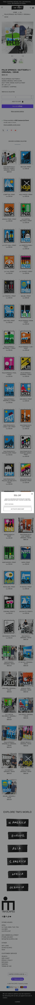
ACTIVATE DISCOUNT (17, 509)
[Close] (32, 494)
